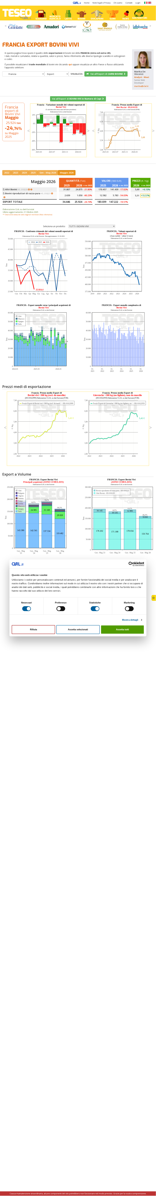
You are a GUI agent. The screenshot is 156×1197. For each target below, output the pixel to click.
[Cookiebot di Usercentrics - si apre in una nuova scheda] (130, 564)
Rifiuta (33, 629)
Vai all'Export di (106, 73)
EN (149, 3)
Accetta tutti (122, 629)
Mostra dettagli (130, 620)
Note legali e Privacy (101, 3)
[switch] (60, 608)
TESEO (17, 13)
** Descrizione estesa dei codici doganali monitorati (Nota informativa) (27, 215)
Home (86, 3)
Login (137, 3)
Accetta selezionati (78, 629)
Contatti (128, 3)
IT (145, 3)
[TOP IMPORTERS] (32, 189)
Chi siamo (118, 3)
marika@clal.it (141, 86)
